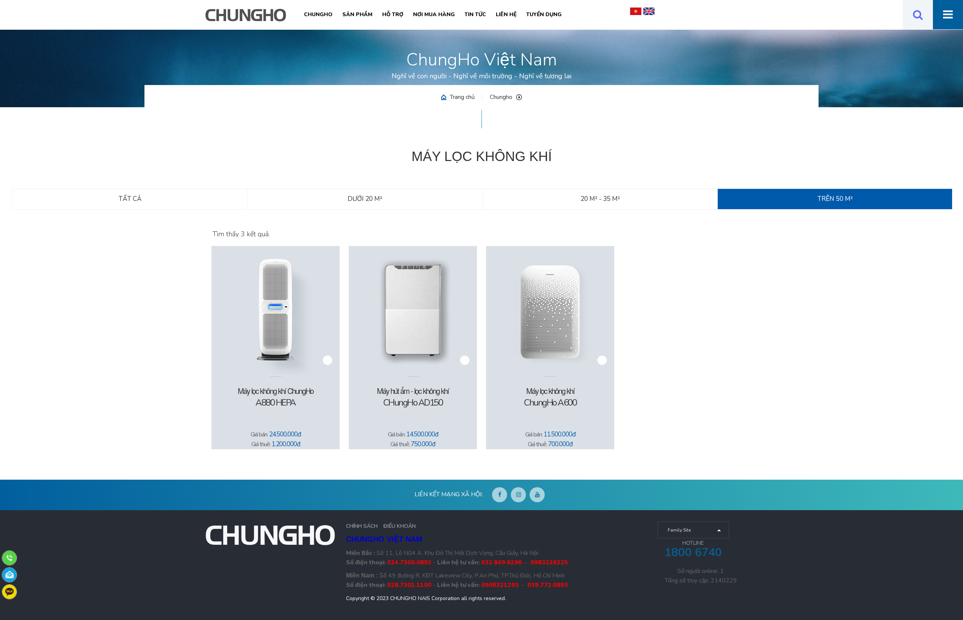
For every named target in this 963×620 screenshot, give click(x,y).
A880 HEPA (275, 402)
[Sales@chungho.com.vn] (9, 574)
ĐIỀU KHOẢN (399, 526)
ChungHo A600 (550, 402)
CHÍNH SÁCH (362, 526)
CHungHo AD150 (413, 402)
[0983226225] (9, 591)
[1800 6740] (9, 557)
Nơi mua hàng (434, 14)
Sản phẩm (357, 14)
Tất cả (129, 199)
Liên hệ (506, 14)
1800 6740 (693, 552)
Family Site (679, 530)
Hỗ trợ (392, 14)
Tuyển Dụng (544, 14)
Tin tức (475, 14)
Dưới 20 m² (365, 199)
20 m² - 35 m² (600, 199)
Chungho (318, 14)
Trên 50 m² (835, 199)
